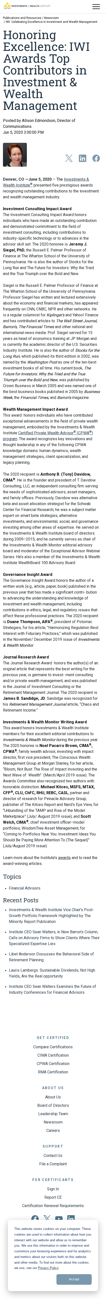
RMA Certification (53, 1072)
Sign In (53, 1189)
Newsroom (51, 18)
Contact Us (53, 1155)
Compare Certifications (53, 1047)
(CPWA (82, 433)
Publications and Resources (22, 18)
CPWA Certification (53, 1063)
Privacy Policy (48, 1268)
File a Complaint (53, 1164)
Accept (74, 1279)
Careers (53, 1130)
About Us (53, 1097)
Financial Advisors (24, 888)
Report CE (53, 1197)
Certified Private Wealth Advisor (45, 433)
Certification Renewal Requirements (53, 1205)
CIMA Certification (53, 1055)
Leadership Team (53, 1113)
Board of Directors (53, 1105)
